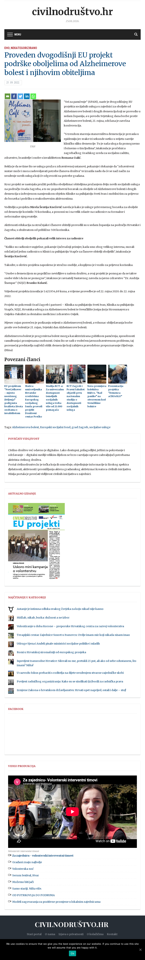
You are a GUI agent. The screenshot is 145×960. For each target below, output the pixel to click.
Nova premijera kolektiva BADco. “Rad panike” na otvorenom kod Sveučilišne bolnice (96, 396)
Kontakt (112, 934)
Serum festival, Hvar (25, 875)
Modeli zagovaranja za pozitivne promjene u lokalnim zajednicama (56, 901)
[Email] (7, 96)
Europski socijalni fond (55, 427)
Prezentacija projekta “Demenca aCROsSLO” (115, 391)
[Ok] (140, 950)
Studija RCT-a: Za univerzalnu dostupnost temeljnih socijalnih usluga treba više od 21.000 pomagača (55, 398)
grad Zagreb (80, 427)
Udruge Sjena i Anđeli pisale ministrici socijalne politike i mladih (58, 643)
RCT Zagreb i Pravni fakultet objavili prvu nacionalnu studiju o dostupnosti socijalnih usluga (76, 398)
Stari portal (34, 934)
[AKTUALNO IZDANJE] (36, 542)
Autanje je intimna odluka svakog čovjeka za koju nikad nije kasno (60, 609)
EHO (7, 48)
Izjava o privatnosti (71, 934)
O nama (50, 934)
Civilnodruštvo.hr (72, 12)
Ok (72, 953)
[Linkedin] (27, 96)
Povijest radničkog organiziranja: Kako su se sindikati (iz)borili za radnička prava (70, 681)
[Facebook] (14, 96)
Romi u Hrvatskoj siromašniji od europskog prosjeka (51, 652)
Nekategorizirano (24, 48)
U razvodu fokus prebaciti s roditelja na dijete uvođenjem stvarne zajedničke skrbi (70, 672)
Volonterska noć (23, 868)
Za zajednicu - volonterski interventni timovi (42, 855)
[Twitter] (20, 96)
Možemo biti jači (23, 882)
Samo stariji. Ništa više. (27, 888)
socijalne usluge (99, 427)
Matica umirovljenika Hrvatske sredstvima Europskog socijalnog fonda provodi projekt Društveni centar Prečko (33, 401)
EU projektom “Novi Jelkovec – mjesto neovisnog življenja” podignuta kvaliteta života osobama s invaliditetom (13, 400)
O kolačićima (95, 934)
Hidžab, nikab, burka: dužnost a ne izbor (43, 617)
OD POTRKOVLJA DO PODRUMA (33, 895)
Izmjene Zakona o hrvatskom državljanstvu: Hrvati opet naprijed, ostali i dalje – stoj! (71, 690)
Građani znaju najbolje (27, 862)
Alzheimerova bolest (25, 427)
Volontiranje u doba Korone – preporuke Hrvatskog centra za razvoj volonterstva (70, 626)
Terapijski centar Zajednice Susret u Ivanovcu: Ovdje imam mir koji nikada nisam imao (73, 635)
